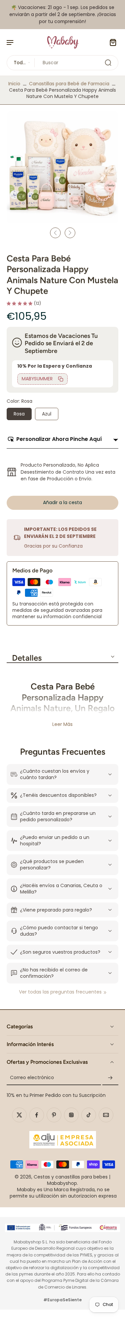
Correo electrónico (32, 1078)
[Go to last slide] (55, 232)
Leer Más (62, 724)
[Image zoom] (62, 167)
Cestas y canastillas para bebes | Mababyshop (72, 1180)
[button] (62, 503)
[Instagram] (71, 1115)
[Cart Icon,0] (111, 42)
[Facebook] (36, 1115)
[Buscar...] (108, 62)
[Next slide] (70, 232)
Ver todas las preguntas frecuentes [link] (60, 992)
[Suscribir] (110, 1078)
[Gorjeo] (19, 1115)
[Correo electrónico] (106, 1115)
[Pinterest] (54, 1115)
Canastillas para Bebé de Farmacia (69, 83)
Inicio (14, 83)
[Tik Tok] (88, 1115)
